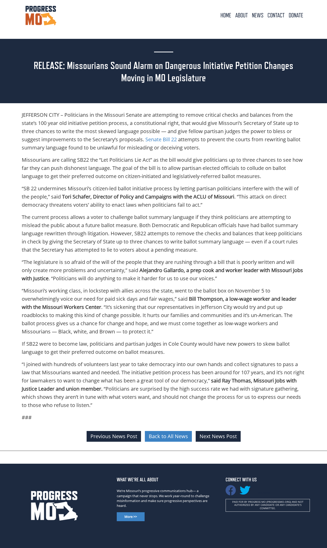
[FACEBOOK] (231, 492)
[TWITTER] (245, 492)
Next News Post (218, 436)
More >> (130, 516)
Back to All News (168, 436)
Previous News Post (113, 436)
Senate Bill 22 (161, 139)
